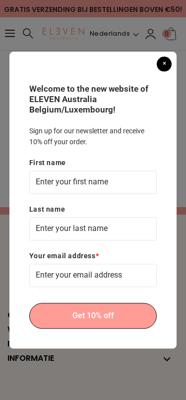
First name (47, 163)
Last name (47, 209)
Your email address (64, 256)
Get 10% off (93, 316)
